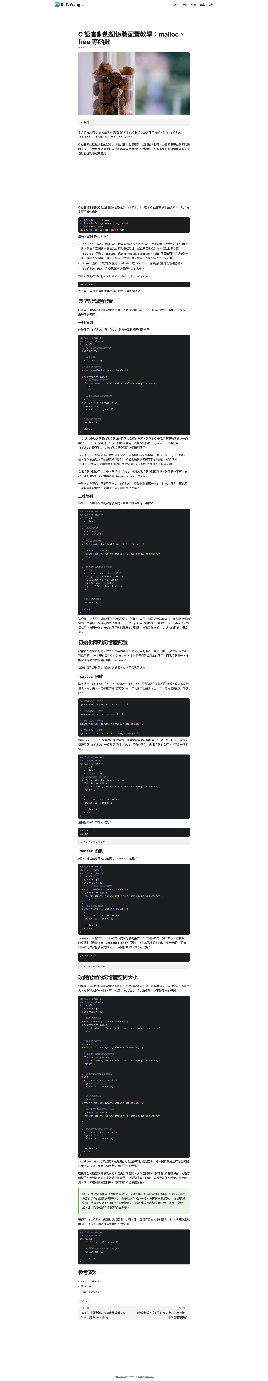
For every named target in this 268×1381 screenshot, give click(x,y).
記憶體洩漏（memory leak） (118, 476)
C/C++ (83, 1301)
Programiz (88, 1286)
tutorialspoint (90, 1291)
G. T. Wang (70, 4)
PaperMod (149, 1376)
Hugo (140, 1376)
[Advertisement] (134, 16)
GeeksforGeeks (91, 1281)
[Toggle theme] (83, 4)
